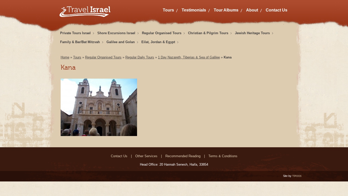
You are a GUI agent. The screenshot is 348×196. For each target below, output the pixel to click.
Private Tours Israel (75, 33)
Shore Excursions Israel (116, 33)
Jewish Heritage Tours (252, 33)
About (252, 10)
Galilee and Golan (120, 42)
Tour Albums (226, 10)
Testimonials (194, 10)
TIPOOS (296, 176)
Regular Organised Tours (161, 33)
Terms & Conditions (222, 156)
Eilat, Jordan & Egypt (158, 42)
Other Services (146, 156)
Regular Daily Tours (139, 57)
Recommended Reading (182, 156)
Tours (168, 10)
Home (65, 57)
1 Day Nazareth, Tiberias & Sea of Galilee (189, 57)
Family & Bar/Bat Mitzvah (80, 42)
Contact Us (276, 10)
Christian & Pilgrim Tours (208, 33)
